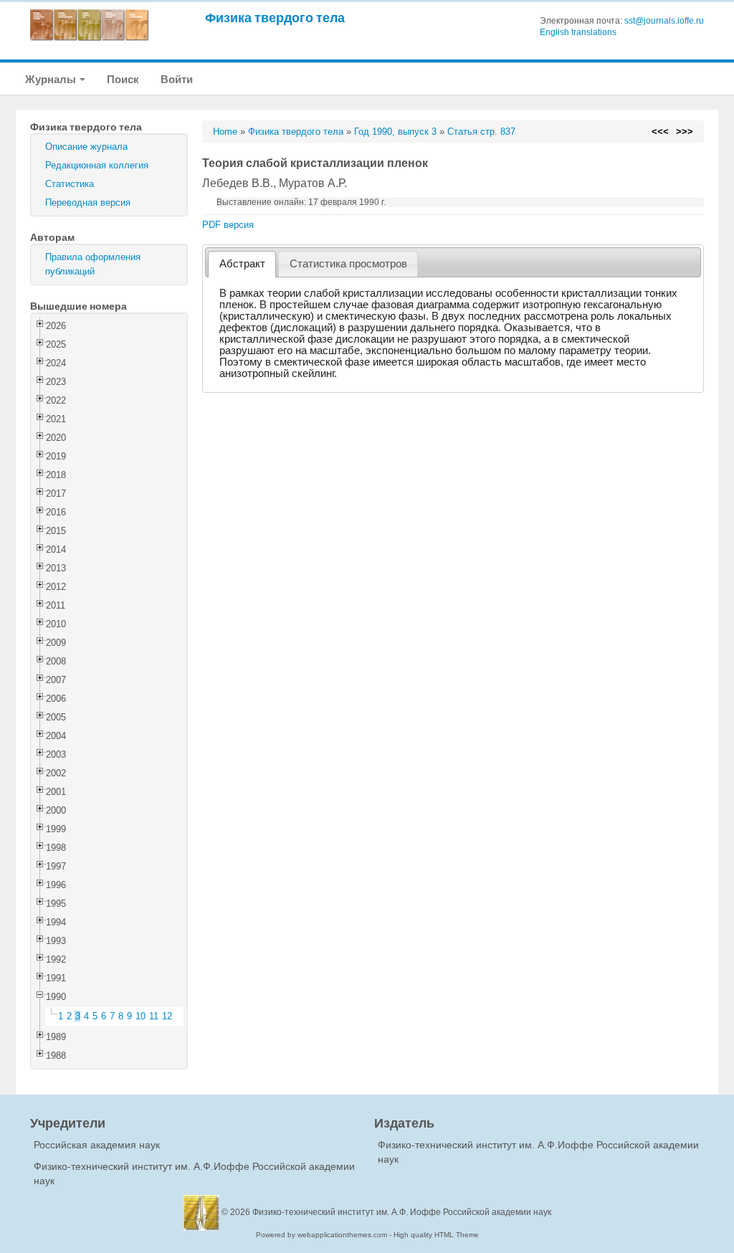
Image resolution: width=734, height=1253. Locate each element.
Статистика (69, 183)
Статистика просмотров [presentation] (348, 264)
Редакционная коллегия (96, 165)
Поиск (123, 79)
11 (153, 1016)
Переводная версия (87, 202)
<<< (660, 131)
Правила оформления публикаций (92, 264)
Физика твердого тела (275, 17)
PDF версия (228, 224)
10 (140, 1016)
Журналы (51, 79)
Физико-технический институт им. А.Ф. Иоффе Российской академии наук (401, 1212)
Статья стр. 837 (481, 131)
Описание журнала (86, 146)
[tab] (242, 264)
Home (225, 131)
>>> (684, 131)
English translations (578, 32)
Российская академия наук (97, 1144)
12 (167, 1016)
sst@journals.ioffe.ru (664, 21)
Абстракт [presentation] (242, 264)
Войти (177, 79)
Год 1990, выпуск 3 (395, 131)
